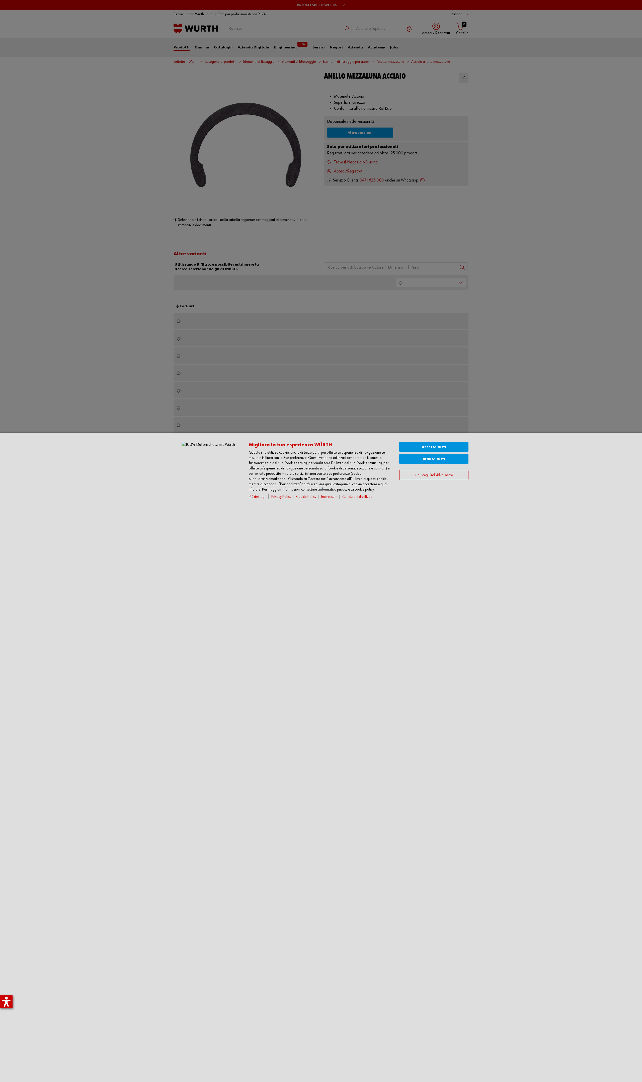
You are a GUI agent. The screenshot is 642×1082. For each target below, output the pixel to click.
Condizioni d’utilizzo (357, 497)
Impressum (329, 497)
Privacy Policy (281, 497)
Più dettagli (257, 497)
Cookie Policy (306, 497)
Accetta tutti (434, 447)
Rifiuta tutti (434, 459)
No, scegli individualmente (434, 475)
